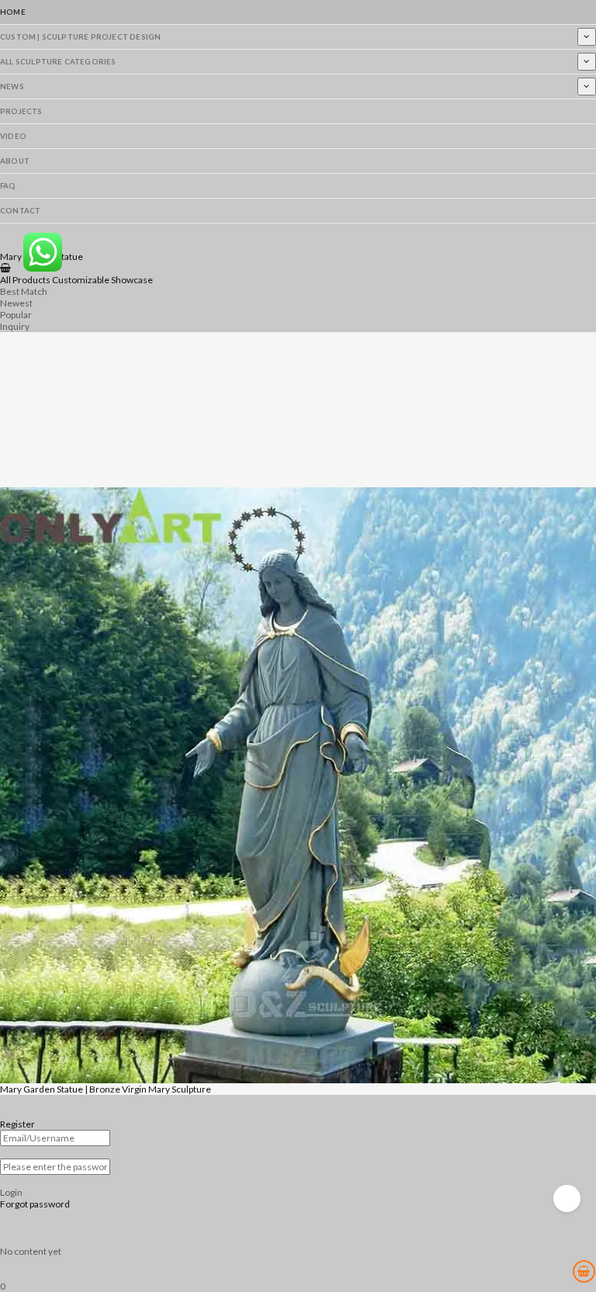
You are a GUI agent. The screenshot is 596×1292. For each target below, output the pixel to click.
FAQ (8, 186)
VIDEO (13, 136)
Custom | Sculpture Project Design (80, 37)
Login (11, 1192)
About (14, 161)
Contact (20, 210)
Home (13, 12)
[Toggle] (586, 36)
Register (17, 1124)
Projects (21, 111)
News (12, 86)
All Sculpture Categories (58, 61)
